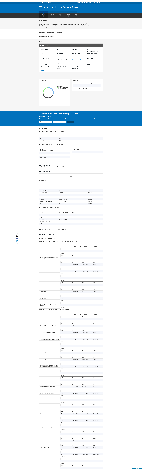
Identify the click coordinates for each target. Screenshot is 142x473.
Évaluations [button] (68, 14)
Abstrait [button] (43, 14)
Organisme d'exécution (61, 58)
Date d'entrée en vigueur (92, 53)
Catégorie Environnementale (62, 63)
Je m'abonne (70, 121)
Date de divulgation (60, 53)
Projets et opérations (48, 2)
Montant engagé (44, 63)
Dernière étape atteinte (61, 66)
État (57, 49)
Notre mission (42, 2)
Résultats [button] (77, 14)
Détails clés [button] (52, 14)
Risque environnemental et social (78, 63)
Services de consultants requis (47, 66)
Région (73, 58)
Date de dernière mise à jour (77, 66)
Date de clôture (90, 63)
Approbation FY (90, 58)
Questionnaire (137, 468)
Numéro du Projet (44, 49)
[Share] (16, 238)
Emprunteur (90, 49)
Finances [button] (60, 14)
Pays (42, 53)
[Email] (16, 234)
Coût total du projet (45, 58)
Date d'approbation (76, 53)
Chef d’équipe (74, 49)
